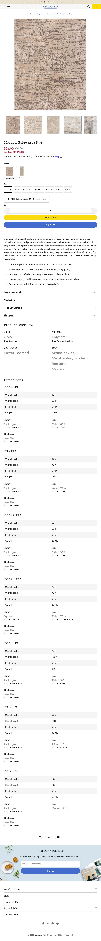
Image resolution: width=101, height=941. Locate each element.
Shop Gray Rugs (11, 341)
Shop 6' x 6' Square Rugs (62, 619)
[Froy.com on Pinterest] (53, 924)
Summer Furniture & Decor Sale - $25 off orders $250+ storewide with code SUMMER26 (50, 2)
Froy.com (38, 935)
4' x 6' (17, 189)
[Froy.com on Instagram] (48, 924)
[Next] (95, 126)
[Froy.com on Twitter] (57, 924)
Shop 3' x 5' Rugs (59, 427)
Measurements (13, 292)
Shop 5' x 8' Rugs (59, 555)
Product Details (13, 307)
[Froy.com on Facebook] (43, 924)
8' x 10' (58, 189)
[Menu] (1, 6)
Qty (5, 205)
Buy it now (50, 224)
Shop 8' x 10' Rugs (59, 747)
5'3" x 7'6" (27, 189)
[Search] (88, 6)
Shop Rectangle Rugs (13, 427)
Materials (9, 300)
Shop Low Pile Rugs (12, 441)
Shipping (9, 315)
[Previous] (6, 126)
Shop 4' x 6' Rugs (59, 491)
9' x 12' (67, 189)
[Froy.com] (50, 6)
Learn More (41, 199)
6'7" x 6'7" (38, 189)
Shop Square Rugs (12, 619)
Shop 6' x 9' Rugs (59, 683)
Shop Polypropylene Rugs (63, 341)
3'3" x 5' (8, 189)
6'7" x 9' (49, 189)
